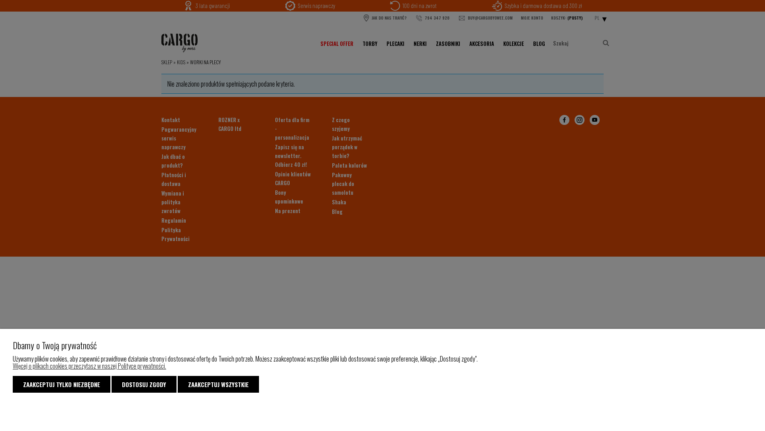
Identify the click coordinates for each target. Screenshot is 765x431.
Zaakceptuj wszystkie (218, 384)
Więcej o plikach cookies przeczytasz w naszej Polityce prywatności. (89, 366)
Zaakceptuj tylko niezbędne (61, 384)
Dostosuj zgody (144, 384)
